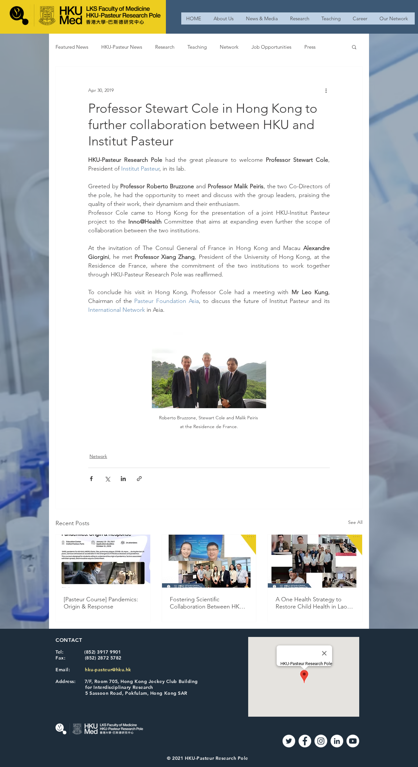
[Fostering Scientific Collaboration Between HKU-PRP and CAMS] (209, 561)
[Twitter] (288, 741)
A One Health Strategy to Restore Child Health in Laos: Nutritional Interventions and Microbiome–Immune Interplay (313, 603)
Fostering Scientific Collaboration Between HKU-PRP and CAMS (207, 603)
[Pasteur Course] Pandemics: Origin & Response (101, 603)
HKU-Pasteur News (121, 47)
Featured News (72, 47)
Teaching (197, 47)
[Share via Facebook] (91, 478)
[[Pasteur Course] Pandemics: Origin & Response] (103, 561)
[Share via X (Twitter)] (107, 478)
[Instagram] (320, 741)
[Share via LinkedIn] (123, 478)
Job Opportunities (271, 47)
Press (309, 47)
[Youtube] (352, 741)
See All (355, 522)
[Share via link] (139, 478)
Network (229, 47)
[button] (354, 46)
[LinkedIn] (336, 741)
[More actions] (326, 90)
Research (164, 47)
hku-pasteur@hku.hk (108, 670)
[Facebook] (304, 741)
